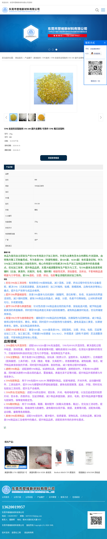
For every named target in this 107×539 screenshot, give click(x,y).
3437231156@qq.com (33, 516)
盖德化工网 (16, 533)
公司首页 (5, 497)
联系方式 (64, 497)
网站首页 (19, 58)
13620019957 (13, 507)
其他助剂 (37, 58)
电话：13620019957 (9, 516)
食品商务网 (28, 533)
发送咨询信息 (53, 158)
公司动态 (29, 497)
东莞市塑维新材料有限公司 (13, 525)
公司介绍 (17, 497)
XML (52, 525)
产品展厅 (28, 58)
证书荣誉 (52, 497)
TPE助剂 (45, 58)
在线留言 (76, 497)
